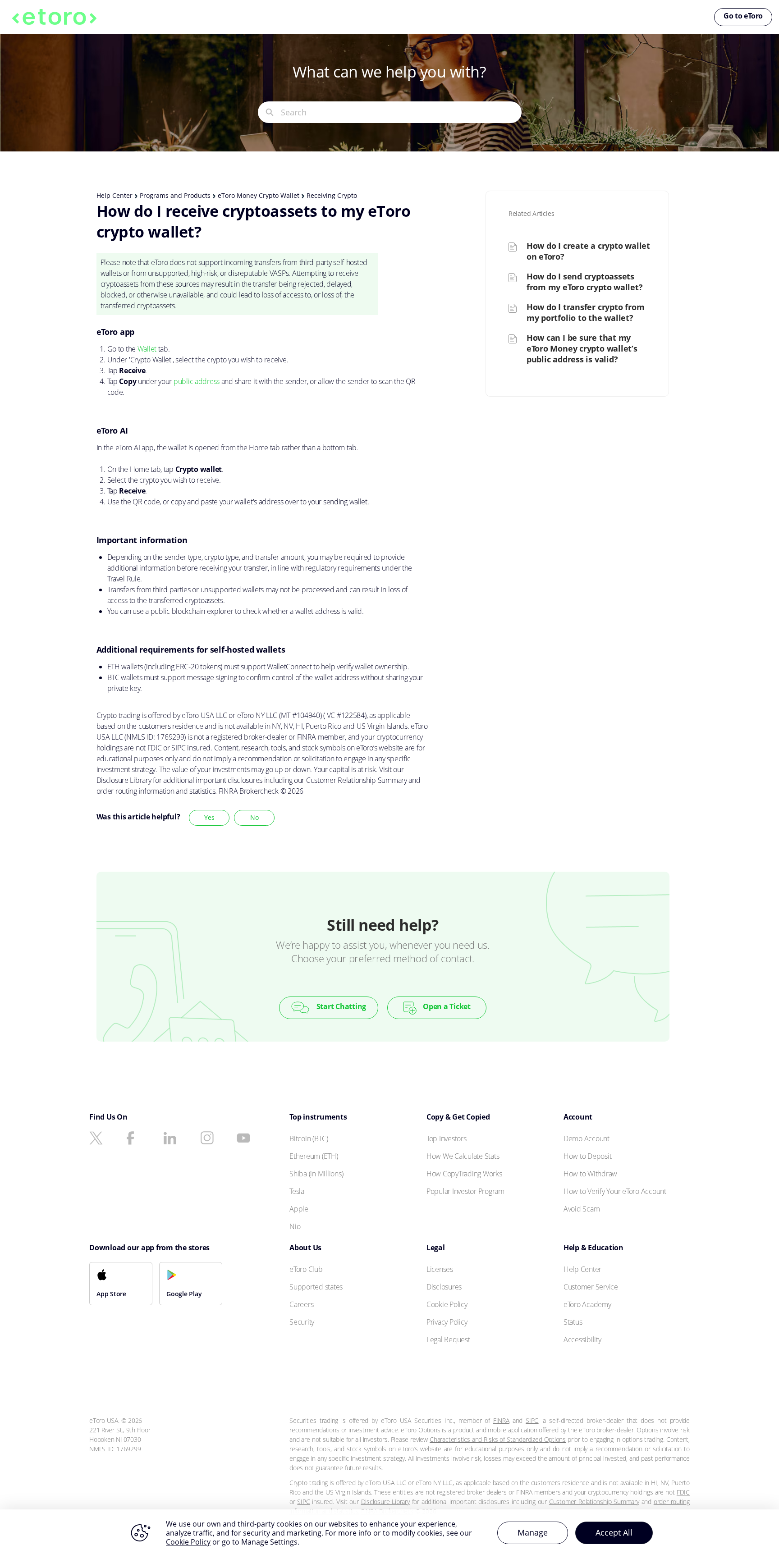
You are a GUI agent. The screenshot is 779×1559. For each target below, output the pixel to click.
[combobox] (401, 112)
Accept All (614, 1532)
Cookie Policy (188, 1542)
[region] (389, 1534)
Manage (533, 1532)
